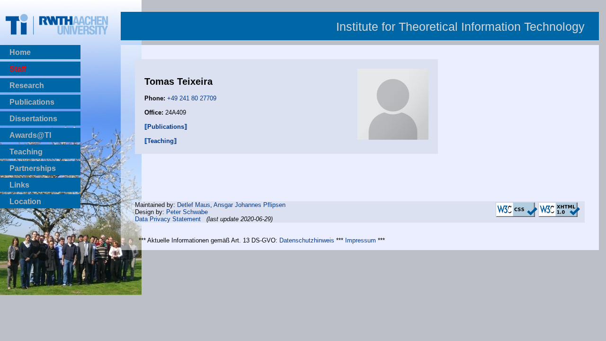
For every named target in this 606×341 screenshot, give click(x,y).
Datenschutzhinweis (306, 240)
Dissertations (33, 119)
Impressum (360, 240)
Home (20, 52)
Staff (17, 69)
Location (25, 201)
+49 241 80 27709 (191, 98)
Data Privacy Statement (168, 219)
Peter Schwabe (187, 211)
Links (19, 185)
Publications (31, 102)
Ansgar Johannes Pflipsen (249, 204)
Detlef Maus (193, 204)
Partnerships (32, 168)
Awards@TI (30, 135)
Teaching (26, 152)
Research (26, 85)
